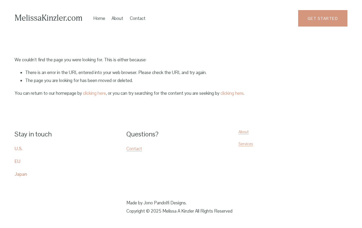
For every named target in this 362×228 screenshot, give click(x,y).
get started (323, 18)
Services (246, 143)
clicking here (94, 93)
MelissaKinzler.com (48, 18)
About (244, 131)
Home (99, 18)
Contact (137, 18)
